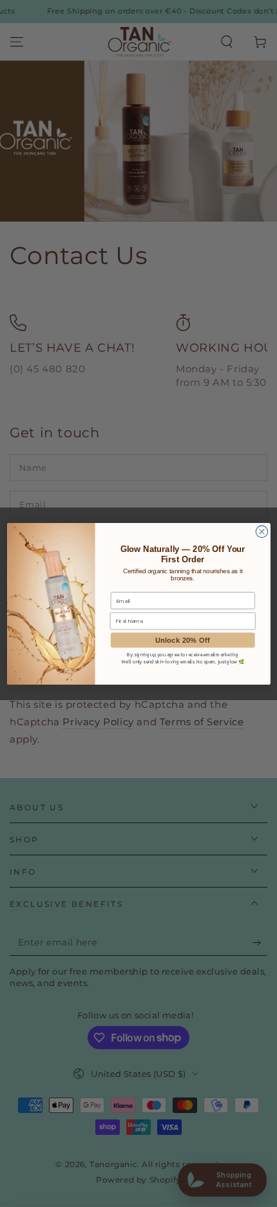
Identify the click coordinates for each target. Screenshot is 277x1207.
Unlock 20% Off (182, 639)
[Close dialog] (262, 532)
